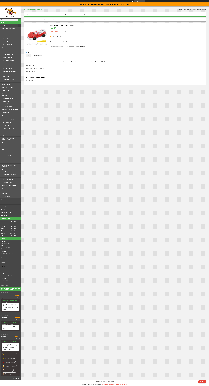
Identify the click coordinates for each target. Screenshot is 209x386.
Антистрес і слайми (7, 32)
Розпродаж (4, 215)
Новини (3, 199)
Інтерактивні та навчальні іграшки (9, 72)
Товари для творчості (7, 106)
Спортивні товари (7, 158)
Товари (3, 25)
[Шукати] (19, 19)
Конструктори (5, 51)
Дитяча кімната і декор (8, 119)
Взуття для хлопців (7, 135)
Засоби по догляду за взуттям (10, 109)
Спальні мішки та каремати (9, 60)
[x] (28, 52)
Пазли (3, 152)
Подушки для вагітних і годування (8, 170)
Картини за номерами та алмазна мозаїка (8, 138)
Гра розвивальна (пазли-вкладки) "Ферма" (9, 348)
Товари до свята (6, 155)
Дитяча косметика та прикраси (7, 192)
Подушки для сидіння (7, 179)
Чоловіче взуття (6, 122)
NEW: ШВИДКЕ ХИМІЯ (7, 54)
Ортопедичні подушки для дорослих (9, 165)
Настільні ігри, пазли (7, 98)
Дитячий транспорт (7, 44)
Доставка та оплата (6, 212)
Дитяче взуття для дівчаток (9, 131)
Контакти (59, 14)
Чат (203, 381)
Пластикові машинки (65, 19)
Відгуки (3, 209)
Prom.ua (112, 381)
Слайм (3, 149)
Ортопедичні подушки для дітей (9, 175)
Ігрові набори (5, 76)
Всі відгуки (16, 378)
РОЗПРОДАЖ (5, 41)
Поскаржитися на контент (108, 384)
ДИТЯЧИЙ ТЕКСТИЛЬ (7, 182)
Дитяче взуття (6, 35)
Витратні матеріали (7, 188)
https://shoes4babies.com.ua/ (8, 271)
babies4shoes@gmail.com (7, 276)
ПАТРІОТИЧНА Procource (8, 128)
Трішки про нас (5, 206)
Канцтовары (5, 90)
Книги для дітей (6, 48)
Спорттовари (5, 112)
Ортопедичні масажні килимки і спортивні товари (10, 67)
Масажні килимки (6, 162)
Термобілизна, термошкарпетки (6, 102)
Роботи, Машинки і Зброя (8, 28)
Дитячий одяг (5, 125)
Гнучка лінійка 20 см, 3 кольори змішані (10, 308)
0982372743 (125, 4)
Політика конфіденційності (120, 384)
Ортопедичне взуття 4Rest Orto (9, 80)
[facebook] (26, 52)
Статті (2, 203)
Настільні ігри (5, 146)
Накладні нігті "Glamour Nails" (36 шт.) (10, 305)
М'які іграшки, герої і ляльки (9, 63)
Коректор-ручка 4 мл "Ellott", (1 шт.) (10, 327)
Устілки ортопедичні (7, 87)
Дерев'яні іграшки (6, 84)
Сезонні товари (6, 38)
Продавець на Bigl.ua (104, 383)
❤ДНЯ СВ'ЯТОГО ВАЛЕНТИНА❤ (9, 185)
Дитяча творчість (6, 143)
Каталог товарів (6, 196)
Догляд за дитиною (7, 57)
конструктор (33, 61)
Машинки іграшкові (53, 19)
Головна (28, 14)
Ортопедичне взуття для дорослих (8, 94)
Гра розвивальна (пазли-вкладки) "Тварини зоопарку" (10, 345)
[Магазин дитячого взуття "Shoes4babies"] (10, 12)
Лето (3, 116)
